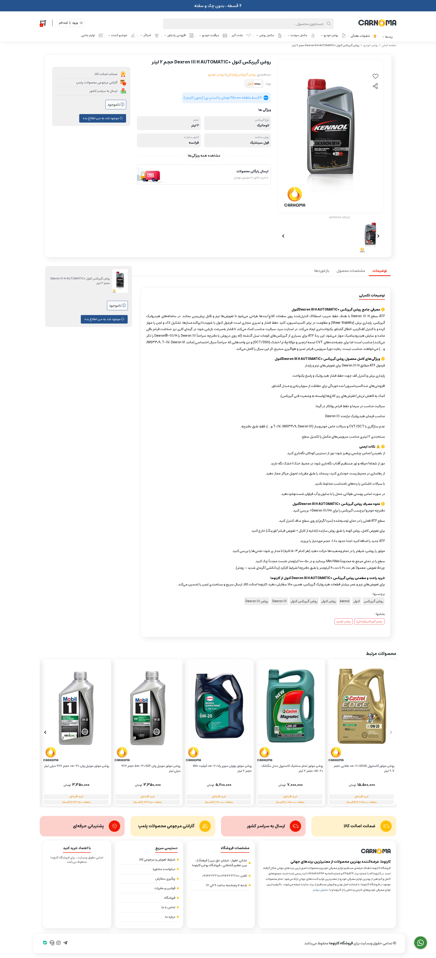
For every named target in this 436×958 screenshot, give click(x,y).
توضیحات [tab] (379, 271)
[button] (45, 732)
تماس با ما (168, 907)
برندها (389, 37)
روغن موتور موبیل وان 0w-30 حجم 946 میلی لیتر (76, 766)
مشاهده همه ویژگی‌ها (204, 155)
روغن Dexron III (256, 601)
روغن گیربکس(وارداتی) (241, 74)
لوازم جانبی (88, 35)
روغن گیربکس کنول (304, 601)
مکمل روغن (266, 35)
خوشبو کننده (119, 35)
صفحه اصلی (389, 45)
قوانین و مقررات (164, 888)
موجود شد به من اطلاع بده (101, 118)
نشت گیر (237, 35)
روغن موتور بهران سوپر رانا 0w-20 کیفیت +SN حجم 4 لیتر (222, 768)
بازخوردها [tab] (321, 271)
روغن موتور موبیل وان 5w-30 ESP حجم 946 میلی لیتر (151, 768)
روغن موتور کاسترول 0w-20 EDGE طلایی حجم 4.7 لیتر (364, 768)
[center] (329, 23)
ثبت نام (63, 23)
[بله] (45, 943)
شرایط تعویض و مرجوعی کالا (157, 859)
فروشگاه (169, 897)
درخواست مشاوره (164, 869)
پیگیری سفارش (165, 878)
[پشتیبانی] (52, 943)
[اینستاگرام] (58, 943)
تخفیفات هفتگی (360, 36)
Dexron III (279, 601)
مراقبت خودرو (210, 35)
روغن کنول (328, 601)
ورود (75, 23)
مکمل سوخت (298, 35)
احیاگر (147, 35)
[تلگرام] (65, 943)
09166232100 (230, 875)
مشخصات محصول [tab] (351, 271)
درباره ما (170, 917)
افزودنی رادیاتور (176, 35)
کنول (250, 83)
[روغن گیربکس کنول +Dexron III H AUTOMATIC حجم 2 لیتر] (327, 851)
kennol (344, 601)
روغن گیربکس (373, 601)
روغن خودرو (331, 35)
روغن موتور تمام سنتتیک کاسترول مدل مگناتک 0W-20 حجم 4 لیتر (292, 768)
